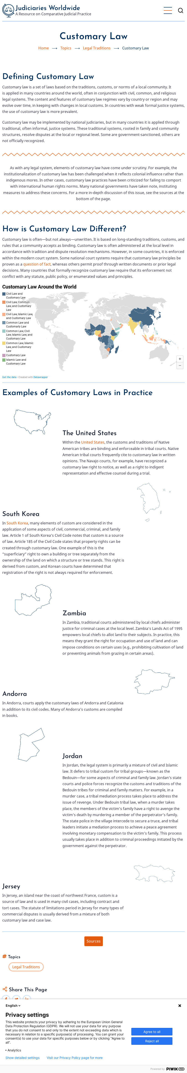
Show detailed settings (22, 1058)
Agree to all (151, 1032)
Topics (65, 48)
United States (92, 442)
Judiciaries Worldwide (48, 8)
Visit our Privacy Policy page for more (75, 1058)
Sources (94, 941)
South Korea (17, 523)
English (12, 1005)
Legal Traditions (97, 48)
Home (43, 48)
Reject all (152, 1041)
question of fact (37, 264)
